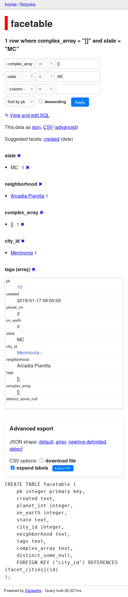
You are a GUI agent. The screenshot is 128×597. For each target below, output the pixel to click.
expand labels (31, 467)
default (46, 441)
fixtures (27, 4)
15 (19, 287)
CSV (48, 127)
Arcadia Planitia (27, 195)
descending (54, 101)
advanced (66, 127)
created (52, 138)
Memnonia (22, 252)
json (36, 127)
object (16, 448)
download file (60, 460)
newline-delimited (87, 441)
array (61, 441)
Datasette (33, 590)
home (11, 4)
